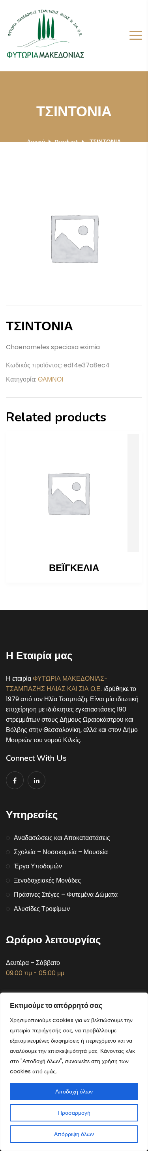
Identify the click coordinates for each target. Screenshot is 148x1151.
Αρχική (36, 142)
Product (66, 142)
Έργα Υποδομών (38, 866)
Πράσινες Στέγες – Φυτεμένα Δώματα (66, 894)
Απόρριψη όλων (74, 1134)
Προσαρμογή (74, 1113)
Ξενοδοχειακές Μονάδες (47, 880)
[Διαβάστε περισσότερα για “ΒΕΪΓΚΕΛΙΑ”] (74, 493)
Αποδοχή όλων (74, 1091)
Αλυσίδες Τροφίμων (42, 908)
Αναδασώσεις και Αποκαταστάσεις (62, 837)
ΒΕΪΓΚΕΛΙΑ (74, 568)
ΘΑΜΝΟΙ (50, 379)
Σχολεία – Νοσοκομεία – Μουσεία (61, 852)
